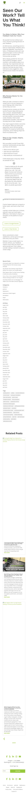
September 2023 (6, 376)
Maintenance (5, 291)
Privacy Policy (8, 789)
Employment (19, 787)
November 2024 (6, 349)
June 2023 (5, 383)
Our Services (10, 785)
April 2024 (5, 362)
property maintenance (7, 412)
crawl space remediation (15, 395)
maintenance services (15, 401)
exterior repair (15, 397)
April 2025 (5, 339)
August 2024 (5, 355)
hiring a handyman (15, 399)
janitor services (6, 401)
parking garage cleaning (19, 406)
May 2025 (5, 336)
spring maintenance (7, 416)
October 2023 (6, 374)
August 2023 (5, 378)
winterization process (7, 421)
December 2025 (6, 322)
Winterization (6, 299)
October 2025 (6, 326)
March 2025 (5, 341)
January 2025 (5, 345)
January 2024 (5, 368)
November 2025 (6, 324)
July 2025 (5, 332)
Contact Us (14, 791)
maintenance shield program (8, 403)
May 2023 (5, 385)
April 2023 (5, 387)
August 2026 (5, 305)
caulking (12, 393)
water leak (14, 416)
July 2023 (5, 381)
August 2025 (5, 330)
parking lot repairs (6, 408)
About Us (13, 787)
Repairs (7, 787)
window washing (6, 419)
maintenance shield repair (8, 406)
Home (4, 785)
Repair (4, 297)
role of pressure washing (8, 414)
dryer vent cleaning (7, 397)
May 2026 (5, 311)
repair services (16, 412)
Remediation (5, 295)
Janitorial (5, 289)
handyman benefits (7, 399)
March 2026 (5, 315)
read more (7, 552)
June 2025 (5, 334)
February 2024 (6, 366)
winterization (13, 419)
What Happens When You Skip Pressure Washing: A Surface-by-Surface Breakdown (12, 708)
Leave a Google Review (11, 223)
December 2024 (6, 347)
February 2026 (6, 317)
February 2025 (6, 343)
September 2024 (6, 353)
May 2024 (5, 360)
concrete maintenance (20, 393)
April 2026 (5, 313)
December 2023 (6, 370)
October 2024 (6, 351)
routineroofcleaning (18, 414)
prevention (14, 408)
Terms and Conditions (18, 789)
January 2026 (5, 320)
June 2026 (5, 309)
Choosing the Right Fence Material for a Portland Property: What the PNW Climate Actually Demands (13, 265)
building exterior (6, 393)
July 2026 (5, 307)
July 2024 (5, 357)
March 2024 (5, 364)
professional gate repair (19, 410)
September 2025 (6, 328)
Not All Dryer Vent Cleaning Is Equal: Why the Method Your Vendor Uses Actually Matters (13, 575)
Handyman (5, 287)
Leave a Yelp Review (10, 229)
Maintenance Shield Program (9, 293)
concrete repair (6, 395)
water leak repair (21, 416)
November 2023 (6, 372)
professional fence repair (8, 410)
